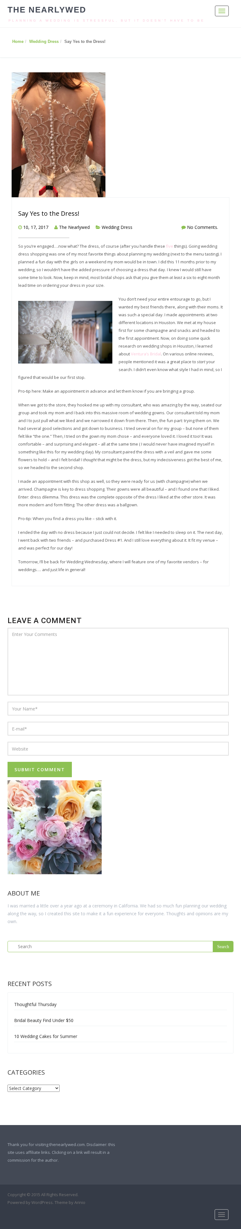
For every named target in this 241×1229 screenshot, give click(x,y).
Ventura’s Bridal (146, 354)
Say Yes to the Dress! (48, 213)
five (169, 246)
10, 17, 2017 (35, 227)
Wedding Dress (44, 41)
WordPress (42, 1202)
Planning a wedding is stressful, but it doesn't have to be (106, 20)
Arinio (79, 1202)
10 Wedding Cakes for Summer (45, 1036)
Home (18, 41)
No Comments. (202, 227)
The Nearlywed (47, 9)
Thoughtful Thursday (35, 1004)
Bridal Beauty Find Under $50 (43, 1020)
